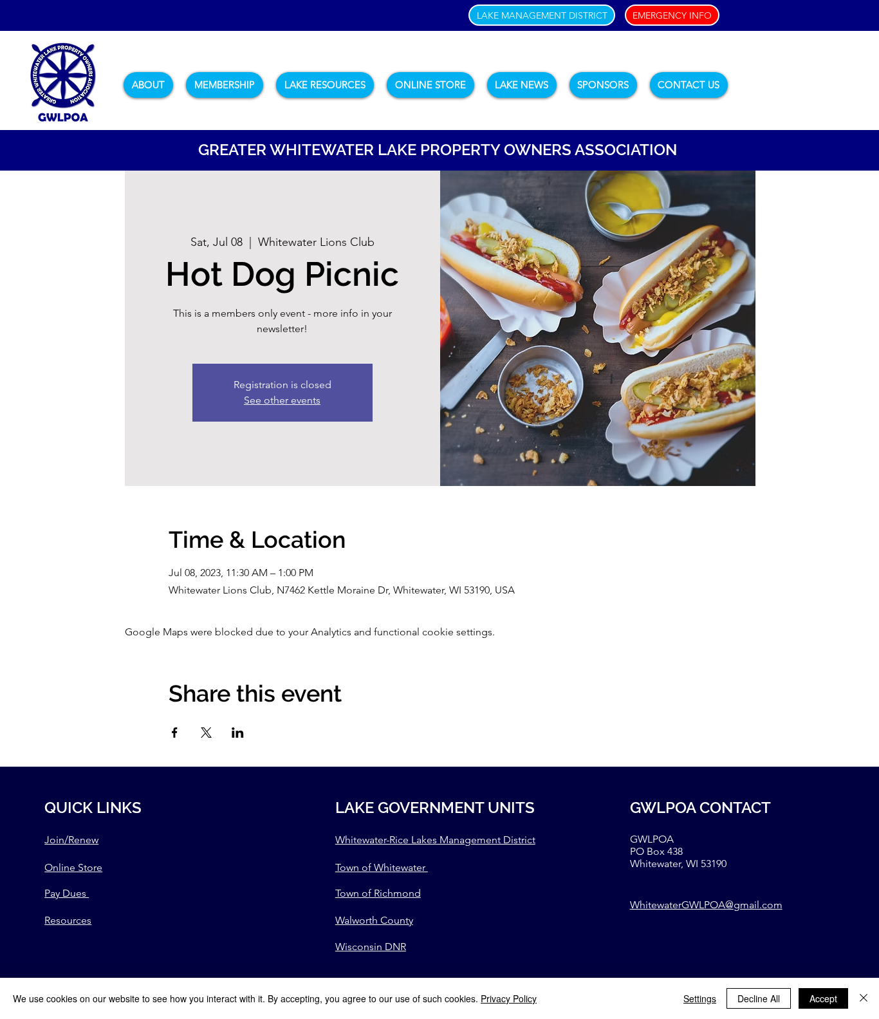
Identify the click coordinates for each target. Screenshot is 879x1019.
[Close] (863, 998)
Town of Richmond (378, 893)
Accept (823, 998)
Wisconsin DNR (370, 946)
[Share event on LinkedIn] (238, 732)
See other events (282, 400)
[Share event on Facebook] (175, 732)
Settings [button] (699, 998)
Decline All (758, 998)
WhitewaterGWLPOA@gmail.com (706, 905)
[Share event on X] (206, 732)
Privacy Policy (509, 998)
